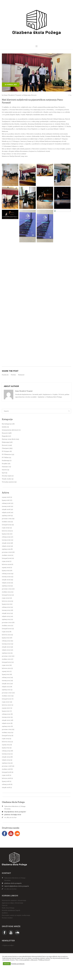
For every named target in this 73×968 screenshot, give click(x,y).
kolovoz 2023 (6, 601)
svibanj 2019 (6, 751)
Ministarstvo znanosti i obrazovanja (14, 900)
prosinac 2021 (6, 656)
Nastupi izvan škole (8, 439)
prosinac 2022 (7, 622)
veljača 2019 (6, 760)
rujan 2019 (5, 738)
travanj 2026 (6, 506)
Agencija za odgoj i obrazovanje (12, 903)
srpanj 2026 (6, 497)
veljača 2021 (6, 686)
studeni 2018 (6, 769)
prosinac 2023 (7, 589)
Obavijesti (5, 448)
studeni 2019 (6, 732)
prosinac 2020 (7, 693)
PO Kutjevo (6, 451)
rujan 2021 (5, 665)
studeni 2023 (6, 592)
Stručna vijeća (6, 476)
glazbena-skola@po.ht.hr (12, 814)
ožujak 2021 (6, 683)
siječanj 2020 (6, 726)
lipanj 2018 (5, 781)
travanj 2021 (6, 680)
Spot (3, 473)
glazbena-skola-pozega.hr (13, 883)
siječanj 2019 (6, 763)
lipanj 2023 (5, 604)
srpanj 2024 (6, 567)
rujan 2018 (5, 775)
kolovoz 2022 (6, 635)
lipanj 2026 (6, 500)
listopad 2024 (6, 558)
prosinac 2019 (6, 729)
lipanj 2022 (5, 638)
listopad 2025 (6, 525)
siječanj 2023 (6, 619)
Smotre (4, 470)
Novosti (33, 95)
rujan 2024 (5, 561)
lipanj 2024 (6, 570)
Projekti (4, 463)
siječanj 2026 (6, 515)
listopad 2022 (6, 628)
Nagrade (5, 436)
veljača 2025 (6, 546)
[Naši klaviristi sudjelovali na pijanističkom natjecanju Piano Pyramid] (36, 72)
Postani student (7, 918)
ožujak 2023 (6, 613)
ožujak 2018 (6, 787)
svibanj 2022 (6, 641)
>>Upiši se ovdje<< (8, 945)
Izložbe (4, 427)
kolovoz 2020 (6, 705)
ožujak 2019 (6, 757)
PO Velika (5, 457)
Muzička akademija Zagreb (11, 910)
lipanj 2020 (6, 711)
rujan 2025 (5, 528)
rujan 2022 (5, 631)
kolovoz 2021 (6, 668)
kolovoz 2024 (6, 564)
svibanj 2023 (6, 607)
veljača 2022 (6, 650)
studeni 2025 (6, 521)
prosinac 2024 (7, 552)
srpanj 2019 (6, 745)
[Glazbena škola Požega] (36, 22)
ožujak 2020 (6, 720)
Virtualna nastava (8, 482)
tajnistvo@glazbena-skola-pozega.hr (16, 886)
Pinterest (21, 375)
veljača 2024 (6, 583)
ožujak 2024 (6, 580)
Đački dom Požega (8, 908)
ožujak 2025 (6, 543)
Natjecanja (27, 95)
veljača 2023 (6, 616)
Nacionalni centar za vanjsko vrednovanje (16, 915)
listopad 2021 (6, 662)
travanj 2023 (6, 610)
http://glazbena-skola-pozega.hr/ (15, 812)
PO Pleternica (6, 454)
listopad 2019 (6, 735)
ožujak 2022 (6, 647)
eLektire (5, 913)
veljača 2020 (6, 723)
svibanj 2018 (6, 784)
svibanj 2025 (6, 537)
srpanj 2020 (6, 708)
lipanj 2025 (5, 534)
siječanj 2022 (6, 653)
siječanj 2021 (6, 690)
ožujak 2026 (6, 509)
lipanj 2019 (5, 748)
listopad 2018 (6, 772)
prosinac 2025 (7, 518)
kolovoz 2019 (6, 741)
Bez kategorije (7, 424)
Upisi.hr (4, 905)
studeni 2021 (6, 659)
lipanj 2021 (5, 674)
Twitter (13, 375)
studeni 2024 (6, 555)
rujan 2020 (5, 702)
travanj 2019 (6, 754)
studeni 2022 (6, 625)
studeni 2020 (6, 696)
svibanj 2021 (6, 677)
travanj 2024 (6, 576)
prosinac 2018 (6, 766)
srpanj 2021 (6, 671)
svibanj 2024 (6, 573)
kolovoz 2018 (6, 778)
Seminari (5, 466)
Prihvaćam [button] (7, 963)
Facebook (5, 375)
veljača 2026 (6, 512)
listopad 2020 (6, 699)
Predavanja (5, 460)
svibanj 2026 (6, 503)
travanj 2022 (6, 644)
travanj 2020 (6, 717)
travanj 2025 (6, 540)
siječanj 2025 (6, 549)
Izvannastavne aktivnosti (10, 430)
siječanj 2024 (6, 586)
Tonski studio (6, 479)
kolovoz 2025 (6, 531)
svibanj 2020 (6, 714)
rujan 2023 (5, 598)
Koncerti (5, 433)
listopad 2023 (6, 595)
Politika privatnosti (17, 964)
